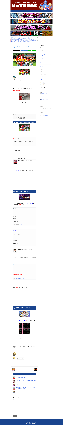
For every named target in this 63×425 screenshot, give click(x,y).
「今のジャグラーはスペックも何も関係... (44, 110)
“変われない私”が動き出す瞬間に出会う (14, 36)
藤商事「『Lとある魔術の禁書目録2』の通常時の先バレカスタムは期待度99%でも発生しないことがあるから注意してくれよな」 (24, 37)
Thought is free (35, 423)
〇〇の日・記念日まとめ (43, 62)
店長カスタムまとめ (42, 59)
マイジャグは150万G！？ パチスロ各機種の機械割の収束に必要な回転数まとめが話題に (20, 41)
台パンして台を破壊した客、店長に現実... (44, 115)
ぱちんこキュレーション (43, 78)
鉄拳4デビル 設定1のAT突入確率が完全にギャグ (20, 117)
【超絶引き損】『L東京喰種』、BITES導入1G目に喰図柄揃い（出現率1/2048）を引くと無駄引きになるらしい (22, 39)
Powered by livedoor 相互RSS (13, 42)
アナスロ (41, 79)
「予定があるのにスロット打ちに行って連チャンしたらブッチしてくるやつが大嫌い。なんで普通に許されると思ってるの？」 (24, 40)
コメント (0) (14, 67)
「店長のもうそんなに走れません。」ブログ (19, 278)
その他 (41, 66)
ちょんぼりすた (42, 76)
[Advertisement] (24, 108)
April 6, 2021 (20, 224)
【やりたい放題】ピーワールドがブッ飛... (44, 93)
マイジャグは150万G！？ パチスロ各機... (44, 99)
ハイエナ (41, 58)
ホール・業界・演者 (43, 54)
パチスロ (41, 55)
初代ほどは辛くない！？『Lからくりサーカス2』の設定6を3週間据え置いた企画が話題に (20, 38)
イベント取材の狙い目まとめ (43, 63)
